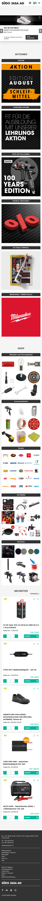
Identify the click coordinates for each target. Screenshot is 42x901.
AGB (3, 875)
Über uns (4, 858)
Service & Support (7, 867)
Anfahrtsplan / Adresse (9, 852)
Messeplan (5, 854)
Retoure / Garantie (7, 873)
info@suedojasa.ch (7, 845)
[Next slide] (40, 31)
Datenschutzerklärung (8, 877)
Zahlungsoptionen (7, 869)
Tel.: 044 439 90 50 (7, 840)
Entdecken (35, 593)
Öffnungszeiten (6, 850)
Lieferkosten (5, 871)
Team (3, 856)
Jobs (3, 860)
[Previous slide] (1, 31)
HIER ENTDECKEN (31, 34)
